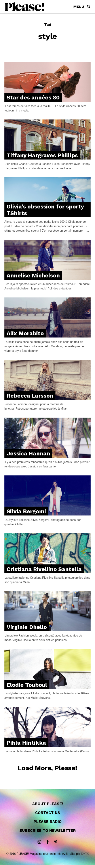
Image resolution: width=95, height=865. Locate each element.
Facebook (47, 842)
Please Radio (48, 821)
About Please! (47, 804)
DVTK (85, 853)
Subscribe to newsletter (47, 830)
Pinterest (56, 842)
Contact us (47, 812)
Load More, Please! (47, 768)
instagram (39, 842)
